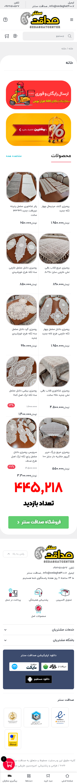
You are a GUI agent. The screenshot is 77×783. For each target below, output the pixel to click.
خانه (71, 49)
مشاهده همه (14, 156)
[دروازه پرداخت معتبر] (13, 739)
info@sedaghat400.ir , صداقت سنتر (53, 6)
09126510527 (11, 6)
